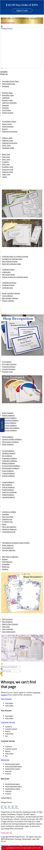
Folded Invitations (8, 495)
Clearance (8, 771)
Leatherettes (6, 272)
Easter (4, 524)
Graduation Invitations (9, 458)
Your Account (6, 699)
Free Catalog (9, 703)
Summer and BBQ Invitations (12, 439)
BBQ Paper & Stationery (10, 557)
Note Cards (6, 157)
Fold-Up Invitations (8, 487)
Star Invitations (7, 456)
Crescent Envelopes (8, 367)
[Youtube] (2, 808)
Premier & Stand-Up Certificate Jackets (15, 277)
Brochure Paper (7, 93)
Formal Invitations (8, 451)
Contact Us (8, 726)
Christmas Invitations (9, 423)
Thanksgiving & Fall (8, 532)
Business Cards (7, 100)
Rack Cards (6, 164)
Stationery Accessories (9, 131)
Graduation (6, 564)
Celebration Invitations (9, 461)
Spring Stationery (8, 548)
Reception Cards (7, 167)
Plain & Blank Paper (8, 84)
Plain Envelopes (7, 619)
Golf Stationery (7, 562)
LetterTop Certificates (9, 103)
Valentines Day (7, 519)
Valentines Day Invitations (10, 428)
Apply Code (22, 10)
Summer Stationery (8, 550)
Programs (5, 162)
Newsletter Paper (8, 95)
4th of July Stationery (9, 527)
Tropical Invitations (8, 473)
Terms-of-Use (27, 845)
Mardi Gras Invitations (9, 430)
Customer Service (8, 722)
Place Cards (6, 159)
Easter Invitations (8, 413)
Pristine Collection (8, 301)
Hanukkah (5, 514)
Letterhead (5, 98)
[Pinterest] (13, 808)
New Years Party (7, 517)
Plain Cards (6, 627)
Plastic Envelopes (8, 126)
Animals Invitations (8, 476)
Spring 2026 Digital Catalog (13, 766)
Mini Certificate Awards (10, 261)
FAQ (6, 736)
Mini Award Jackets (8, 275)
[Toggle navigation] (2, 68)
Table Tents (6, 174)
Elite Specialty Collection (10, 298)
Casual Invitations (8, 482)
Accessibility (15, 845)
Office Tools (6, 145)
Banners (5, 129)
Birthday (5, 559)
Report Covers (7, 124)
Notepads (5, 105)
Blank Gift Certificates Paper (11, 264)
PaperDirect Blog (8, 22)
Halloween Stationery (9, 529)
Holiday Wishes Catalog (12, 769)
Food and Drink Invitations (11, 466)
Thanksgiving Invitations (10, 420)
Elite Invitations (7, 485)
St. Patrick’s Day (7, 522)
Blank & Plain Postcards (10, 624)
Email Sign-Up (6, 832)
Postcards (5, 108)
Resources (5, 760)
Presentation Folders (9, 121)
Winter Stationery (8, 545)
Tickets (4, 177)
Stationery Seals (7, 140)
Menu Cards (6, 154)
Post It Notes (6, 110)
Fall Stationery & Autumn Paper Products (16, 543)
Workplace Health (8, 148)
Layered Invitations (8, 497)
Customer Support (11, 729)
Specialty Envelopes (8, 369)
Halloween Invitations (9, 418)
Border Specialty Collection (11, 293)
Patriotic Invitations (8, 415)
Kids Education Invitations (10, 468)
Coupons (8, 773)
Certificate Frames (8, 285)
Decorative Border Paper (10, 81)
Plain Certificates (7, 629)
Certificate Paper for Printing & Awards (15, 256)
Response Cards (7, 169)
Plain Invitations (7, 622)
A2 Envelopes (6, 362)
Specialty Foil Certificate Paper (12, 259)
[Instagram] (17, 808)
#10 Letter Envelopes (9, 364)
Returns (7, 731)
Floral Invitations (7, 437)
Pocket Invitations (8, 490)
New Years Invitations (9, 425)
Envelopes (5, 86)
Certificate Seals (7, 288)
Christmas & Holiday (9, 512)
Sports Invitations (8, 471)
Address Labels (7, 138)
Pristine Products (7, 113)
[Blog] (6, 808)
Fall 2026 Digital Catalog (12, 764)
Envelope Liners (7, 372)
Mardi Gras (6, 567)
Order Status (9, 705)
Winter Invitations (8, 444)
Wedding (5, 569)
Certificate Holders (8, 269)
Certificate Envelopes (9, 283)
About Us (4, 845)
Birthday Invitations (8, 463)
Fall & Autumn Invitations (10, 442)
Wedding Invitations (8, 453)
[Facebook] (9, 808)
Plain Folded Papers (8, 632)
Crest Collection (7, 296)
